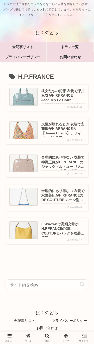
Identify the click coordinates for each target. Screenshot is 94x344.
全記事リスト (24, 321)
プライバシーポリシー (69, 321)
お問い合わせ (47, 328)
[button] (82, 284)
